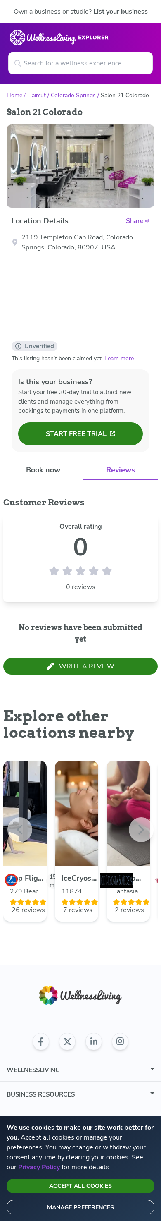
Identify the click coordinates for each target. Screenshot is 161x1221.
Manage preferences (80, 1207)
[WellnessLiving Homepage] (80, 995)
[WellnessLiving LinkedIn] (93, 1041)
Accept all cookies (80, 1186)
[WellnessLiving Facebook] (41, 1041)
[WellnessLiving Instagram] (120, 1041)
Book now (43, 470)
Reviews (120, 470)
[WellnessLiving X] (67, 1041)
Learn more (119, 358)
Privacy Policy (39, 1167)
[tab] (43, 470)
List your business (120, 11)
